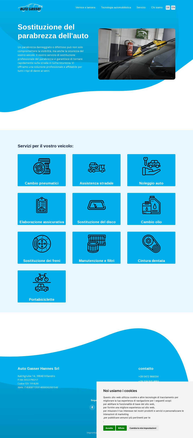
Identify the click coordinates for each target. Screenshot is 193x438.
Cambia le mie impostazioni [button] (143, 428)
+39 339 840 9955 (148, 381)
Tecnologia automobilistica (116, 7)
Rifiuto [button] (121, 428)
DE (168, 7)
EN (173, 7)
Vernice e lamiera (85, 7)
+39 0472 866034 (148, 376)
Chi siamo (156, 7)
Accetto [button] (109, 428)
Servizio (141, 7)
